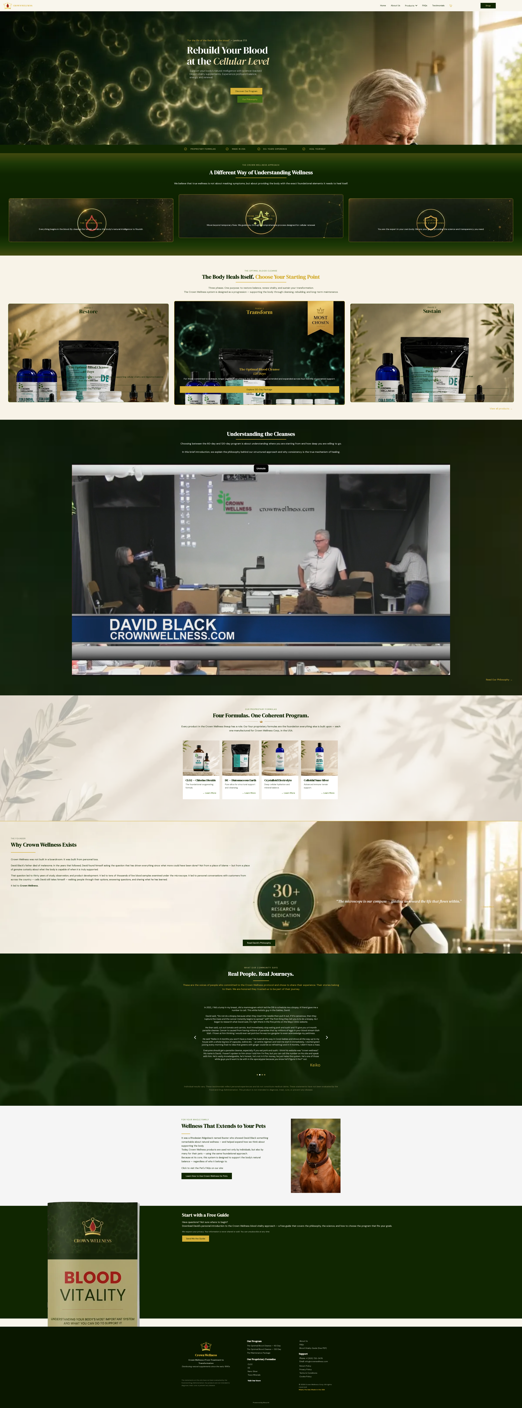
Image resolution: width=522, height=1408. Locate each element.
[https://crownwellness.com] (206, 1346)
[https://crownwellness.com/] (7, 5)
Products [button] (410, 5)
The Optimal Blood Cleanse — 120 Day (264, 1349)
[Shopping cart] (450, 5)
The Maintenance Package (258, 1353)
